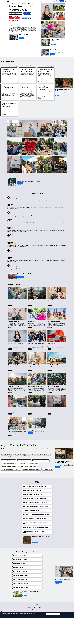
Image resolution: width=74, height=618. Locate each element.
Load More (37, 175)
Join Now (62, 1)
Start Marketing (58, 581)
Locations (14, 3)
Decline (57, 613)
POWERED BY (21, 39)
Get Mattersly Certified (26, 18)
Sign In (58, 1)
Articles (29, 607)
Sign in (45, 607)
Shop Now (24, 595)
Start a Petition (27, 13)
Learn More (53, 44)
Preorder (57, 95)
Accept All (49, 613)
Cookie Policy (17, 615)
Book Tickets (21, 37)
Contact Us (53, 1)
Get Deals (57, 467)
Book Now (30, 433)
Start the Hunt (35, 542)
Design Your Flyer (20, 276)
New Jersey (19, 3)
